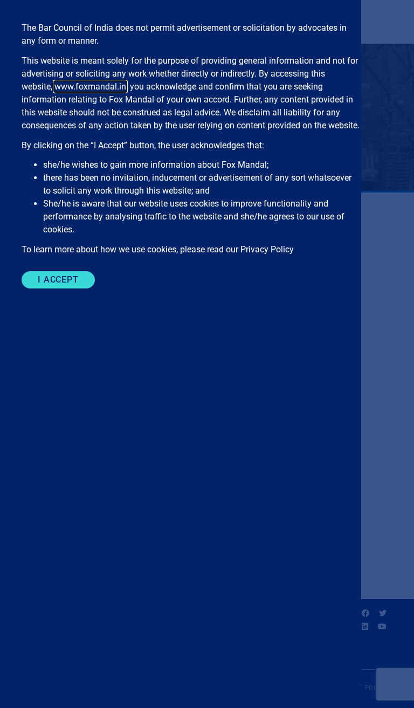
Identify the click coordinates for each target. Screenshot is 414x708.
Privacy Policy (267, 249)
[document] (207, 354)
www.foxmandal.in (90, 86)
